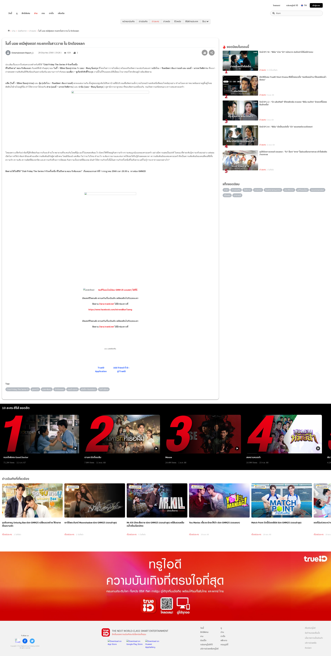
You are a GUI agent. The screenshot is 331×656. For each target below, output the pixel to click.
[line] (17, 641)
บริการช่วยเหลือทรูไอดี (209, 648)
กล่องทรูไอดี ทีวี (292, 5)
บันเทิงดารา (22, 31)
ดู (16, 13)
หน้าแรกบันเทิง (128, 21)
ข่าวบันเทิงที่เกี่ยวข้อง (15, 478)
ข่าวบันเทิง (143, 21)
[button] (110, 328)
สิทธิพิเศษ (26, 13)
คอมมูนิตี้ (224, 644)
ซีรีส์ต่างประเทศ (191, 21)
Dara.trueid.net (106, 304)
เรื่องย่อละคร (7, 534)
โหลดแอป (276, 5)
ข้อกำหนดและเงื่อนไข (312, 633)
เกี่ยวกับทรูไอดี (310, 628)
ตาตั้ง (51, 13)
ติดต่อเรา (308, 648)
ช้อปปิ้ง (203, 640)
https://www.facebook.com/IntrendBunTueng (110, 309)
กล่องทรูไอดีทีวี (206, 644)
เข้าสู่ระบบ (316, 5)
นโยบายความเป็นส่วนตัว (314, 638)
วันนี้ (10, 13)
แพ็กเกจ (224, 640)
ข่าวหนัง (166, 21)
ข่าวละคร (155, 21)
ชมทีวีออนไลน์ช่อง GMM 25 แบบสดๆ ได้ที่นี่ (117, 290)
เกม (43, 13)
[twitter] (32, 641)
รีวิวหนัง (177, 21)
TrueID (16, 5)
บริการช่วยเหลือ (310, 643)
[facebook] (25, 641)
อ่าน (35, 13)
